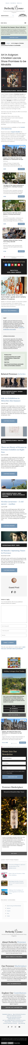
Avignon (13, 272)
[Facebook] (6, 265)
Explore (8, 908)
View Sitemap (21, 1023)
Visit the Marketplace (14, 983)
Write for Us (19, 3)
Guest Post (19, 90)
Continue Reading (9, 421)
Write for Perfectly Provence (14, 1016)
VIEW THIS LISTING (13, 712)
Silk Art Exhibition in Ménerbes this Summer (11, 399)
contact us (21, 327)
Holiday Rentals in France (14, 1019)
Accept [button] (4, 1043)
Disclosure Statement (17, 1022)
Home (3, 43)
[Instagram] (9, 265)
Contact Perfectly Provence (10, 1023)
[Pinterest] (12, 265)
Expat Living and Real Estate (14, 905)
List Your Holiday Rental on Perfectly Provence (14, 1020)
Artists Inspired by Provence (8, 90)
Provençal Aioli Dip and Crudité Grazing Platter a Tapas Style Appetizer (12, 358)
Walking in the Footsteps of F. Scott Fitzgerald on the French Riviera (16, 891)
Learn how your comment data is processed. (13, 647)
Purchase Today (14, 37)
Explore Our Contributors (14, 1007)
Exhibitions (18, 272)
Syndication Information (9, 329)
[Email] (15, 265)
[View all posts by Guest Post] (14, 580)
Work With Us (13, 3)
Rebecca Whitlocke (7, 494)
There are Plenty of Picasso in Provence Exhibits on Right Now (13, 449)
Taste (8, 916)
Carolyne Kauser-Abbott (8, 545)
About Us (7, 3)
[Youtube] (19, 265)
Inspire (8, 43)
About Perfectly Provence (14, 956)
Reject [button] (10, 1043)
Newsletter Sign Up (7, 1014)
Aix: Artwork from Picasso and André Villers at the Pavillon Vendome (13, 364)
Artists (8, 272)
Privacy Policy (9, 773)
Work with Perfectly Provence (14, 1017)
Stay (8, 913)
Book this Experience (10, 310)
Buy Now (14, 853)
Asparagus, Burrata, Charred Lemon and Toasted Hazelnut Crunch (16, 883)
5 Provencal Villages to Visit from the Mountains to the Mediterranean (17, 866)
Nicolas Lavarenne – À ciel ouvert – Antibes (12, 502)
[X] (22, 265)
